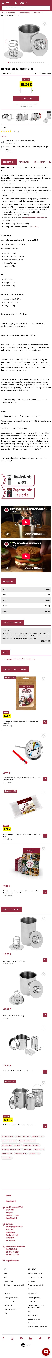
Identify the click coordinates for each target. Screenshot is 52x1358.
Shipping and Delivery (11, 1298)
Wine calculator (33, 1315)
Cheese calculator (34, 1323)
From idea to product (35, 1285)
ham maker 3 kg (6, 1158)
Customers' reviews (12, 623)
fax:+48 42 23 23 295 (12, 1255)
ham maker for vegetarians (31, 1145)
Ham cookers (37, 12)
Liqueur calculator (34, 1319)
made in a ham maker (22, 1137)
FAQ (5, 1313)
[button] (46, 41)
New (5, 1273)
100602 (35, 226)
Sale (5, 1277)
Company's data (33, 1302)
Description (8, 162)
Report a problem (34, 1298)
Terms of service (9, 1302)
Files (5, 652)
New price (3, 136)
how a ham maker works (9, 1141)
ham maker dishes (37, 1137)
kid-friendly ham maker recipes (11, 1149)
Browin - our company (35, 1277)
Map (29, 1311)
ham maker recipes (7, 1137)
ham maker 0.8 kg (20, 1153)
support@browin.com (12, 1260)
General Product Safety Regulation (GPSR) (36, 1306)
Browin (2, 12)
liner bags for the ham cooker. (35, 218)
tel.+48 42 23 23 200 (12, 1215)
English (28, 1345)
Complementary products (14, 669)
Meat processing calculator (37, 1327)
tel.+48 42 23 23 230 (12, 1252)
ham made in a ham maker (27, 1141)
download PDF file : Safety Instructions (19, 659)
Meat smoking (11, 12)
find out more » (10, 143)
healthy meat (27, 1149)
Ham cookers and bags (24, 12)
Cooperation (8, 1281)
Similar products (11, 909)
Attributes (24, 162)
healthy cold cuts (39, 1149)
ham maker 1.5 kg (34, 1153)
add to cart (28, 98)
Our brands (32, 1289)
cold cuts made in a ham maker (11, 1145)
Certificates (32, 1281)
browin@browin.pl (11, 1218)
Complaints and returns (12, 1309)
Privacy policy (8, 1305)
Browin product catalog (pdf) (14, 1285)
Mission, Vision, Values (35, 1273)
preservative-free (7, 1153)
